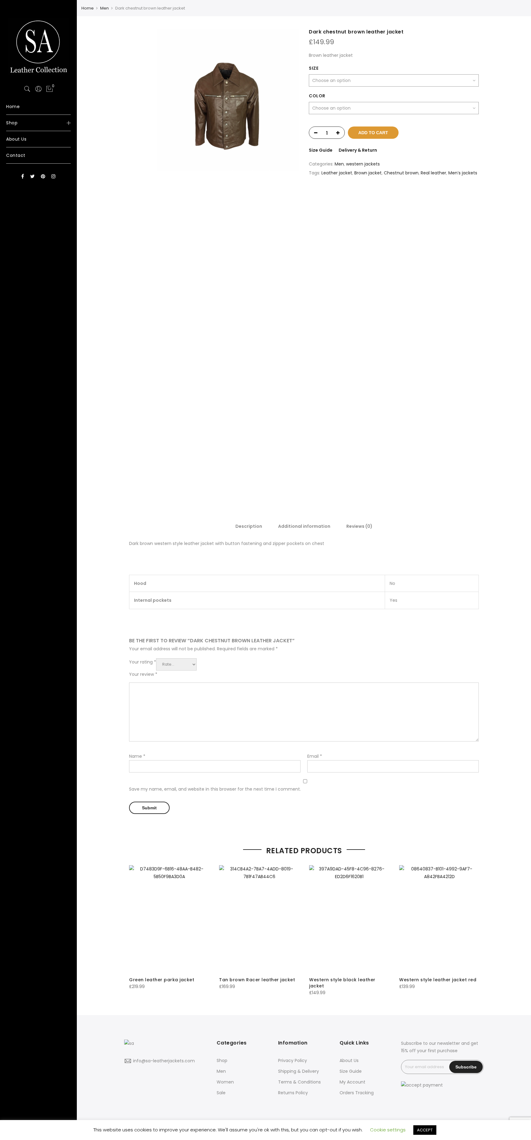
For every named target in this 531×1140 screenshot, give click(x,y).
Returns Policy (293, 1093)
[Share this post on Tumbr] (420, 194)
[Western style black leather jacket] (349, 918)
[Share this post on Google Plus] (394, 194)
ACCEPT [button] (425, 1130)
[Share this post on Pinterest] (408, 194)
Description (248, 526)
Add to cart (373, 132)
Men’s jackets (462, 173)
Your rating (142, 662)
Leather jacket (336, 173)
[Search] (27, 89)
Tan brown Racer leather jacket (257, 980)
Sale (221, 1093)
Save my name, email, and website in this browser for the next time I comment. (215, 789)
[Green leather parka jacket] (169, 918)
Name (137, 756)
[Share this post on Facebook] (368, 194)
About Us (349, 1060)
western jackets (363, 164)
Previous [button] (172, 259)
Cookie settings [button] (388, 1129)
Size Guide (320, 150)
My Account (352, 1082)
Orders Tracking (357, 1093)
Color (317, 96)
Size (313, 68)
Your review (143, 674)
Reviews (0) (359, 526)
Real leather (433, 173)
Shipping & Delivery (298, 1071)
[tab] (248, 526)
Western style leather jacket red (437, 980)
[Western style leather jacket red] (439, 918)
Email (314, 756)
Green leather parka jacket (161, 980)
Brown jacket (368, 173)
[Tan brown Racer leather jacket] (259, 918)
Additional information (304, 526)
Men (104, 8)
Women (225, 1082)
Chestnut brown (401, 173)
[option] (228, 100)
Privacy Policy (292, 1060)
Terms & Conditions (299, 1082)
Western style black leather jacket (342, 983)
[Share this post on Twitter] (380, 194)
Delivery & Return (358, 150)
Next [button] (288, 259)
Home (87, 8)
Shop (222, 1060)
